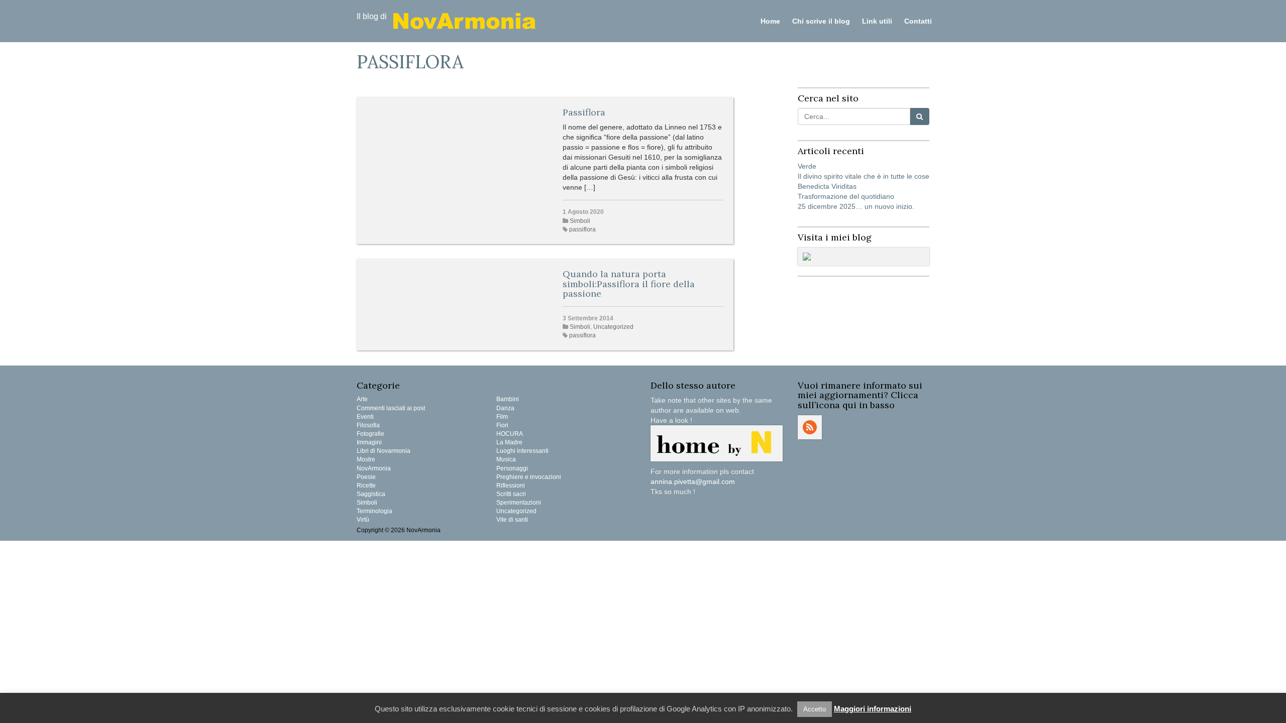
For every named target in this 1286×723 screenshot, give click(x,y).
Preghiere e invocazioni (528, 476)
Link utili (877, 21)
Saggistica (371, 494)
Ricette (366, 485)
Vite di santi (512, 519)
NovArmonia (374, 468)
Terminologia (374, 511)
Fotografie (370, 433)
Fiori (502, 425)
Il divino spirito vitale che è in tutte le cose (863, 176)
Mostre (366, 459)
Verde (807, 166)
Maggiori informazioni (872, 708)
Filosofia (368, 425)
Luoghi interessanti (522, 450)
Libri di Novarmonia (383, 450)
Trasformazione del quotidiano (846, 196)
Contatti (918, 21)
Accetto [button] (814, 709)
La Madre (509, 442)
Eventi (365, 416)
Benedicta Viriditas (827, 186)
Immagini (369, 442)
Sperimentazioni (518, 502)
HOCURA (509, 433)
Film (502, 416)
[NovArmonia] (465, 20)
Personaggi (512, 468)
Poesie (366, 476)
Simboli (580, 220)
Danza (505, 408)
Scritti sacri (511, 494)
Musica (506, 459)
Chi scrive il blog (821, 21)
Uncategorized (613, 326)
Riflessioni (510, 485)
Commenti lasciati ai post (391, 408)
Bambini (507, 399)
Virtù (363, 519)
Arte (362, 399)
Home (770, 21)
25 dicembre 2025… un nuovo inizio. (856, 206)
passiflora (582, 229)
